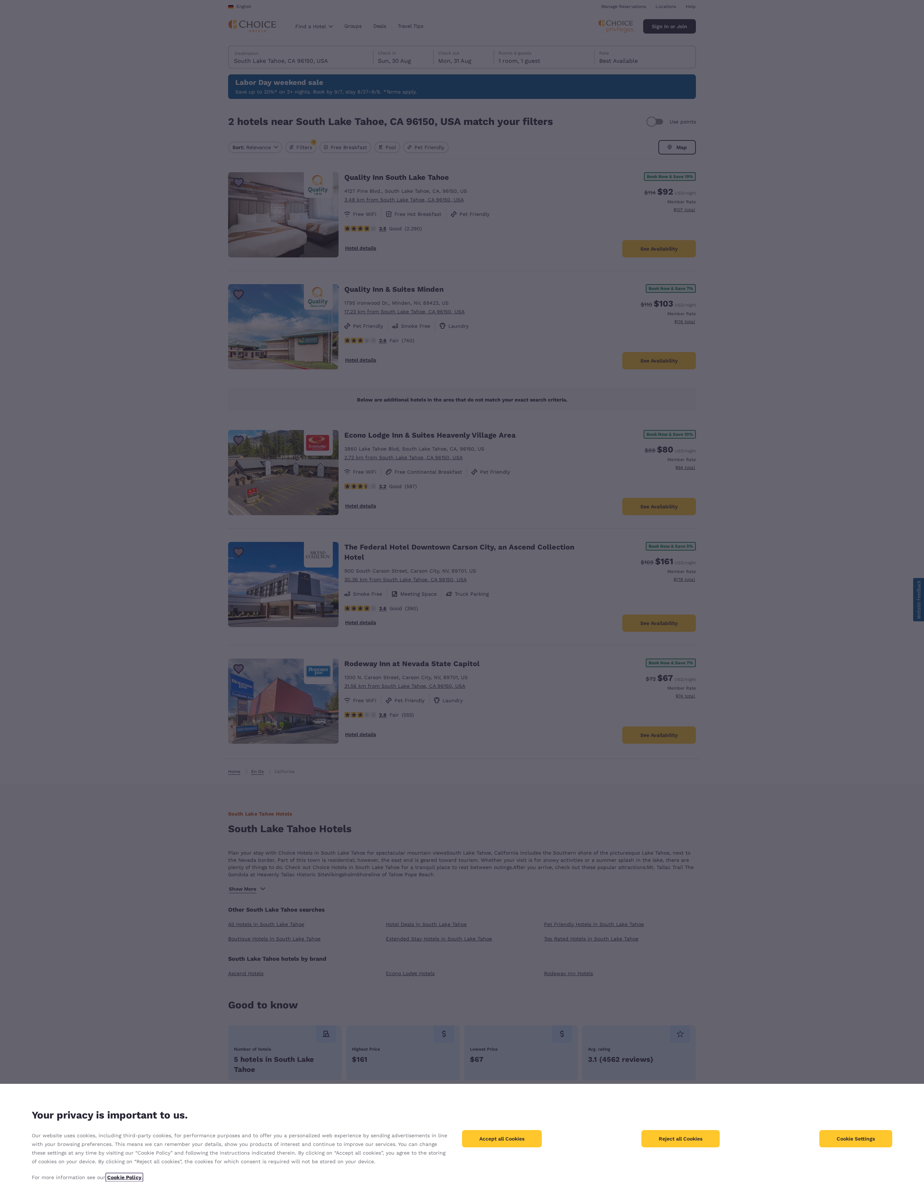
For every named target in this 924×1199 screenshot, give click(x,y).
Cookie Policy (124, 1177)
